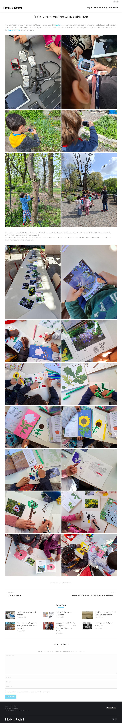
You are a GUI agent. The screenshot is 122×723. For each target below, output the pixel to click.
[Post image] (10, 615)
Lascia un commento (65, 582)
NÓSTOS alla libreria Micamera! (64, 613)
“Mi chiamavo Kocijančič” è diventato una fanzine (105, 613)
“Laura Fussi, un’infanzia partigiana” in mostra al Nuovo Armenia (26, 625)
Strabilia (57, 25)
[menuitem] (90, 7)
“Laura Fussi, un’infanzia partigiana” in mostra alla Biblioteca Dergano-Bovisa (66, 627)
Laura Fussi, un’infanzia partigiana (104, 624)
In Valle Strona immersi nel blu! (26, 613)
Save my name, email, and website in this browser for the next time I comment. (27, 691)
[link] (14, 30)
